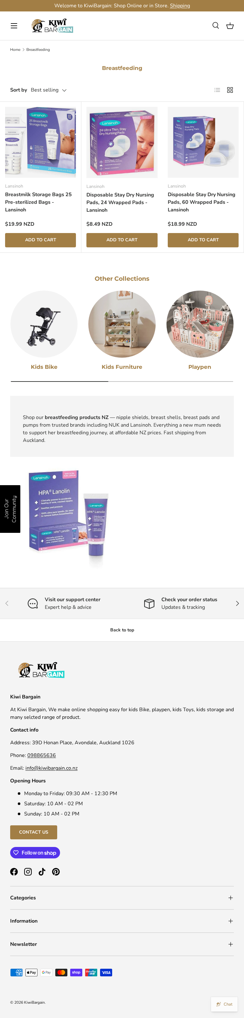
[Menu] (14, 26)
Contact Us (33, 832)
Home (15, 49)
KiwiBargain (34, 1002)
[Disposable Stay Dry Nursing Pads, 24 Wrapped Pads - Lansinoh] (122, 142)
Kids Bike (44, 366)
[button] (230, 26)
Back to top (122, 630)
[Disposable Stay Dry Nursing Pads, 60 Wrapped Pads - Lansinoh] (203, 142)
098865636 (41, 755)
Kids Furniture (122, 366)
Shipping (180, 5)
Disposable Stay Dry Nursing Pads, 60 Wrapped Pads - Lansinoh (201, 202)
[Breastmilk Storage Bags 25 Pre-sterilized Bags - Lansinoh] (40, 142)
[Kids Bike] (44, 324)
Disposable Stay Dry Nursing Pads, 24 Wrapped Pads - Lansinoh (120, 202)
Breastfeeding (38, 49)
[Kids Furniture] (121, 324)
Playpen (199, 366)
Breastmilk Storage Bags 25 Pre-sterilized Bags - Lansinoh (38, 202)
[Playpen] (200, 324)
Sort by (18, 89)
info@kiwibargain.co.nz (51, 768)
